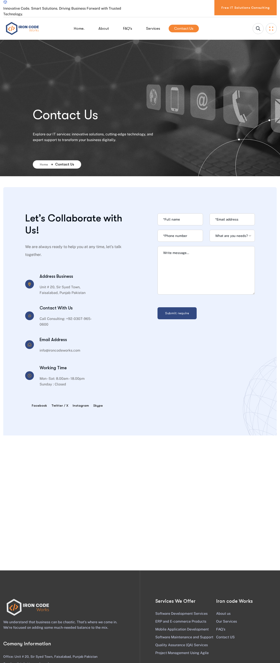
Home (44, 164)
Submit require (177, 313)
